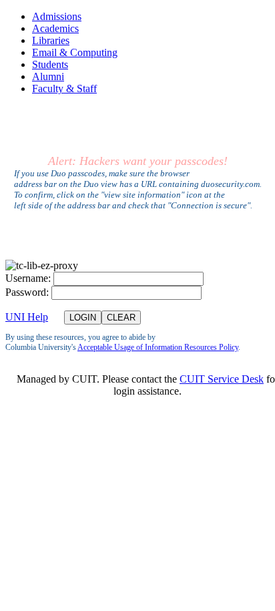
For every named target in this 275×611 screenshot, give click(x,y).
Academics (55, 28)
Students (50, 64)
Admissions (56, 16)
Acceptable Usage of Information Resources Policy (157, 347)
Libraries (50, 40)
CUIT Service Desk (222, 379)
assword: (27, 292)
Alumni (48, 76)
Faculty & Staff (64, 88)
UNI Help (26, 317)
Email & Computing (74, 52)
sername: (28, 278)
